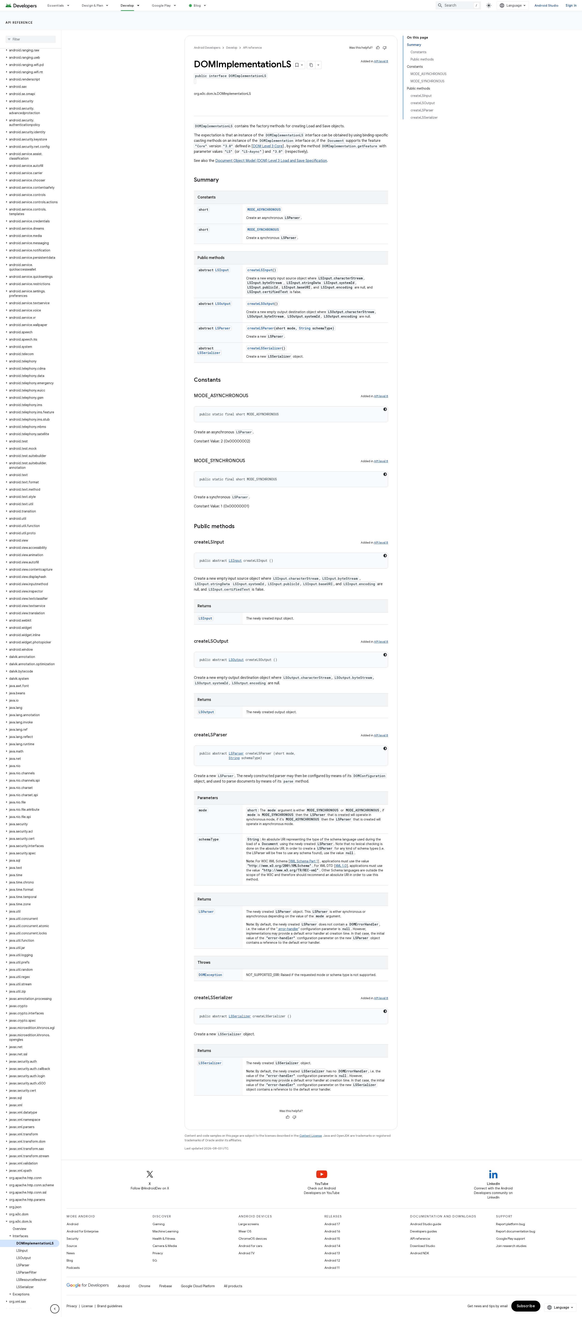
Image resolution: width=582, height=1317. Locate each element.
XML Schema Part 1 (304, 861)
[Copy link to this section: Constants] (225, 380)
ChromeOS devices (252, 1239)
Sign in (571, 5)
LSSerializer (209, 353)
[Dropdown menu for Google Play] (177, 5)
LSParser (222, 328)
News (71, 1253)
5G (155, 1260)
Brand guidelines (109, 1306)
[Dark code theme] (385, 409)
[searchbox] (30, 39)
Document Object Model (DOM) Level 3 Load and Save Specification (271, 160)
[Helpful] (377, 47)
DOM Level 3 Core (268, 146)
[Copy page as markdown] (311, 65)
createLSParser (260, 328)
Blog (197, 5)
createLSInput (259, 270)
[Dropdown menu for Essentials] (70, 5)
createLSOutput (260, 303)
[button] (29, 50)
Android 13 (332, 1253)
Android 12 (332, 1260)
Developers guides (423, 1231)
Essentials (56, 5)
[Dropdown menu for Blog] (207, 5)
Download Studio (422, 1246)
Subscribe (526, 1306)
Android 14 (332, 1246)
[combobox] (458, 5)
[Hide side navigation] (54, 1308)
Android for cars (250, 1246)
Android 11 (332, 1268)
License (87, 1306)
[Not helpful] (384, 47)
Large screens (248, 1224)
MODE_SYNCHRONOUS (263, 229)
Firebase (165, 1286)
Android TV (246, 1253)
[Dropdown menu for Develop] (140, 5)
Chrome (144, 1286)
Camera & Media (165, 1246)
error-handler (288, 929)
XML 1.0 (341, 866)
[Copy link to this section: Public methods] (239, 526)
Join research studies (511, 1246)
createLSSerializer (264, 348)
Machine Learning (165, 1231)
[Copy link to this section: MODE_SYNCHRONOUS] (249, 461)
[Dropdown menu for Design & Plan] (109, 5)
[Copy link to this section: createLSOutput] (232, 641)
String (305, 328)
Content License (310, 1136)
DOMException (210, 975)
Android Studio (546, 5)
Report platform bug (510, 1224)
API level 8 (381, 61)
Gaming (159, 1224)
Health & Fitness (164, 1239)
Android (72, 1224)
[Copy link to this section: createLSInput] (228, 542)
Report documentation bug (515, 1231)
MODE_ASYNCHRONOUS (264, 209)
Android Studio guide (425, 1224)
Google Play (161, 5)
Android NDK (419, 1253)
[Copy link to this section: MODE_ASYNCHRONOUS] (252, 396)
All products (233, 1286)
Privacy (158, 1253)
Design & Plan (92, 5)
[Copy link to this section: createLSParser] (231, 735)
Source (72, 1246)
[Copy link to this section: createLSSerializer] (237, 998)
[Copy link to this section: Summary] (223, 180)
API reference (19, 22)
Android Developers (207, 48)
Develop (127, 5)
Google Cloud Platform (198, 1286)
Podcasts (73, 1268)
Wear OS (244, 1231)
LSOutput (223, 303)
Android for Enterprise (82, 1231)
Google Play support (510, 1239)
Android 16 (332, 1231)
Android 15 (332, 1239)
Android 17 (332, 1224)
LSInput (222, 270)
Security (72, 1239)
